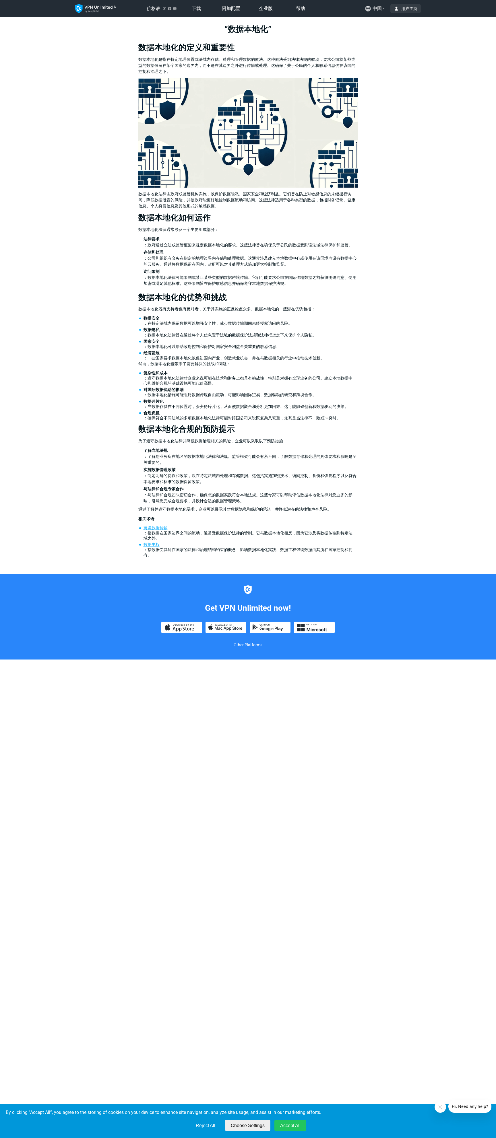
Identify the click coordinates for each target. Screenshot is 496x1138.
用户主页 (409, 8)
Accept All (290, 1125)
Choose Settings (248, 1125)
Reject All (205, 1125)
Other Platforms (248, 645)
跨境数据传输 (156, 528)
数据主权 (152, 544)
